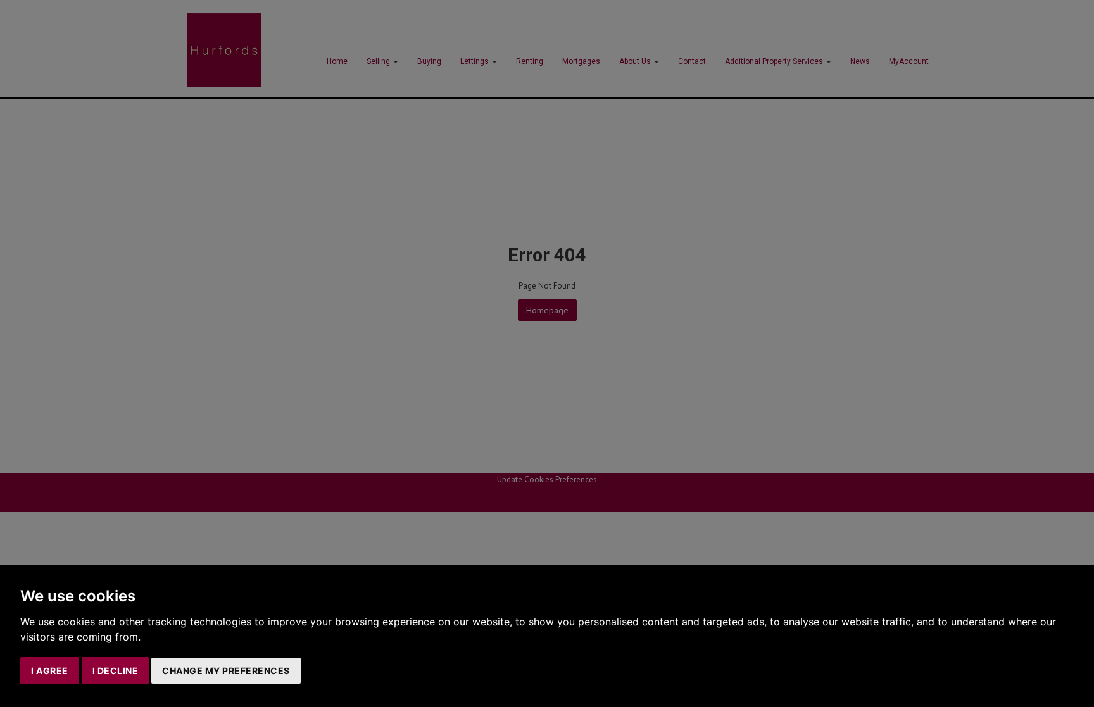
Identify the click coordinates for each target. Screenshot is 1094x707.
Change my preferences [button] (226, 670)
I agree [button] (49, 670)
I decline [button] (115, 670)
